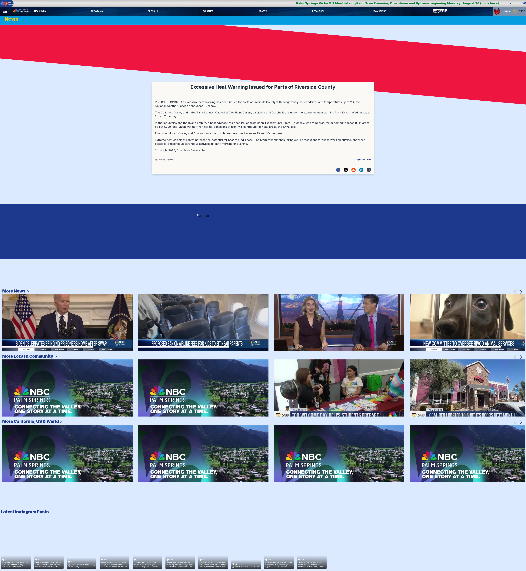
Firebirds (505, 11)
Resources (318, 11)
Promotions (379, 11)
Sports (263, 11)
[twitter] (346, 170)
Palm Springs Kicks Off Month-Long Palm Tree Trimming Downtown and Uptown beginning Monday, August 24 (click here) (192, 3)
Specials (153, 11)
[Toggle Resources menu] (326, 11)
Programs (97, 11)
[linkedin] (361, 170)
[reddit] (353, 170)
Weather (208, 11)
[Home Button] (22, 11)
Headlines (40, 11)
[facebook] (338, 170)
